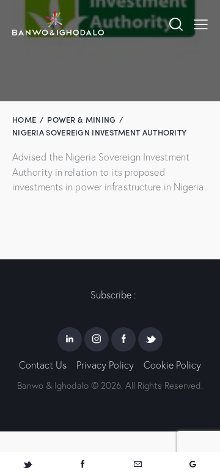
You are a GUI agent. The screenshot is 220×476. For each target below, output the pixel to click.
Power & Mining (81, 119)
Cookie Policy (172, 365)
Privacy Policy (105, 365)
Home (24, 119)
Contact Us (43, 365)
